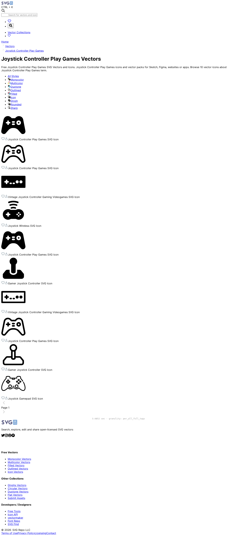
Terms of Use (9, 533)
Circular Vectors (17, 488)
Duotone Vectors (18, 491)
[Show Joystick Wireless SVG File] (13, 221)
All (13, 76)
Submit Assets (16, 498)
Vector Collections (19, 32)
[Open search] (11, 25)
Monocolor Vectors (19, 459)
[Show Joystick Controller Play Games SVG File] (13, 135)
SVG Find (13, 524)
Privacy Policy (26, 533)
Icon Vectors (15, 471)
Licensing (40, 533)
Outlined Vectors (18, 468)
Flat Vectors (15, 494)
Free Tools (14, 511)
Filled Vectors (16, 465)
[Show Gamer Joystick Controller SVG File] (13, 279)
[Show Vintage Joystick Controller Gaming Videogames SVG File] (13, 193)
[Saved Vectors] (9, 21)
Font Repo (14, 520)
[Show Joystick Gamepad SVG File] (13, 394)
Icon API (13, 514)
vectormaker (15, 517)
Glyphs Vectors (17, 485)
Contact (51, 533)
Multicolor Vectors (19, 462)
